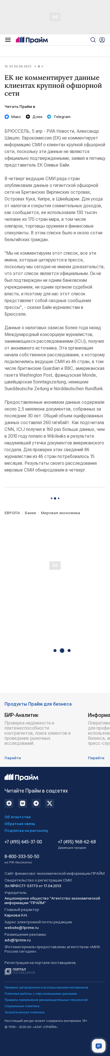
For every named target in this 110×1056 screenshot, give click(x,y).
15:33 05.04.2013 (18, 66)
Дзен (37, 116)
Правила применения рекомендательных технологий (46, 1000)
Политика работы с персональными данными (41, 994)
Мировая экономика (60, 512)
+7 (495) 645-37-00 (23, 842)
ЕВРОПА (12, 512)
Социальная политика (22, 1006)
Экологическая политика (25, 1012)
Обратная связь (20, 823)
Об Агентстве (18, 817)
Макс (16, 116)
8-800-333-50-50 (22, 859)
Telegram (62, 116)
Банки (30, 512)
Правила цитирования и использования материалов (46, 987)
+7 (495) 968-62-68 (77, 844)
